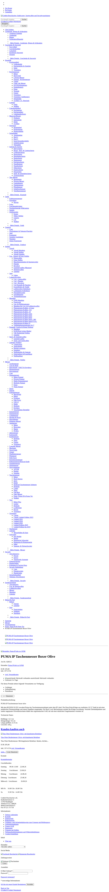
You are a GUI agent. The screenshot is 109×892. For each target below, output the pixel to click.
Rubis (16, 122)
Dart (10, 607)
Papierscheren (18, 170)
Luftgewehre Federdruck (22, 289)
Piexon (16, 556)
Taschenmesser (14, 475)
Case (11, 373)
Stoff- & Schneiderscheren (22, 174)
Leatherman (18, 508)
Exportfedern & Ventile (21, 287)
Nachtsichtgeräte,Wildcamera (19, 208)
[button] (54, 729)
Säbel (15, 544)
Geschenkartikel (14, 49)
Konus (16, 214)
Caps (11, 229)
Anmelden (8, 12)
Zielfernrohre (13, 212)
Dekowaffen (18, 258)
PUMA (16, 431)
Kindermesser (14, 437)
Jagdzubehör (18, 346)
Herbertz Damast (19, 383)
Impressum (8, 828)
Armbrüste (12, 35)
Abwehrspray (14, 584)
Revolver (17, 266)
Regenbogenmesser (15, 460)
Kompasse (12, 235)
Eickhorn (17, 398)
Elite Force (17, 400)
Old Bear (17, 492)
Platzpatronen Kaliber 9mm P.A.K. (25, 321)
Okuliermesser (18, 185)
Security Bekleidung (16, 567)
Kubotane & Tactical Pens (18, 565)
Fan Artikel (13, 47)
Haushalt (8, 60)
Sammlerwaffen (19, 339)
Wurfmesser (13, 529)
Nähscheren (18, 168)
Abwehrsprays (14, 554)
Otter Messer (18, 494)
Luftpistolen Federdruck (22, 291)
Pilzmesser (12, 456)
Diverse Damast (19, 379)
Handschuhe (18, 573)
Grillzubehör (18, 64)
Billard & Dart (10, 600)
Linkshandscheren (20, 114)
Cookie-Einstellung (11, 834)
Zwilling (16, 124)
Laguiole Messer (15, 446)
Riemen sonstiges (19, 348)
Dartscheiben (18, 609)
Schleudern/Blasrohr (16, 39)
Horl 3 (16, 139)
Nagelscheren (18, 166)
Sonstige (16, 473)
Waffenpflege (18, 356)
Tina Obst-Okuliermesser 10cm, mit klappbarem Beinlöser (20, 737)
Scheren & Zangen (15, 147)
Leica (11, 204)
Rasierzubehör (18, 131)
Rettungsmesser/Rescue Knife (19, 462)
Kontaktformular (6, 759)
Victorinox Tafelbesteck (22, 97)
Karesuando (13, 435)
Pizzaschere (18, 172)
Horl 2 (16, 137)
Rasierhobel (18, 127)
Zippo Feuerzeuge (15, 241)
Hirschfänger (13, 419)
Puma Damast (18, 387)
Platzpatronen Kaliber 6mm (23, 316)
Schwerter (12, 534)
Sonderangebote (10, 583)
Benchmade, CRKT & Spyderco (20, 367)
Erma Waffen (18, 260)
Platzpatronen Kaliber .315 (23, 310)
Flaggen (12, 54)
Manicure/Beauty (15, 116)
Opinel (16, 93)
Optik (7, 197)
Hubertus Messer (15, 421)
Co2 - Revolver (19, 283)
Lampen (12, 102)
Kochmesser (18, 110)
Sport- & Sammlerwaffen (17, 337)
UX (15, 220)
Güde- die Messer (20, 83)
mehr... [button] (3, 752)
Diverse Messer (19, 181)
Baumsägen (18, 179)
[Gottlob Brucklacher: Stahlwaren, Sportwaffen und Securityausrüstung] (25, 16)
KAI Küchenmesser (20, 85)
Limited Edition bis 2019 (22, 527)
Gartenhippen (18, 183)
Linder (16, 488)
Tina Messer (13, 177)
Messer (7, 362)
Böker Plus (17, 502)
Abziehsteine (18, 135)
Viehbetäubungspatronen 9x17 (24, 325)
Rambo (16, 471)
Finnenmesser (14, 414)
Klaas (15, 89)
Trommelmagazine (20, 296)
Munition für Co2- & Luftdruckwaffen (26, 306)
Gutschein (12, 51)
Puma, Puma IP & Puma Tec (23, 496)
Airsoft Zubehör (19, 254)
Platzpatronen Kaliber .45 (22, 312)
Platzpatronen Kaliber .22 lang (24, 308)
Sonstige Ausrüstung (16, 237)
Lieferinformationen (12, 824)
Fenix (15, 104)
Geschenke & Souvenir (13, 45)
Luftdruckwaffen (15, 277)
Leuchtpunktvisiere (15, 206)
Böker (16, 74)
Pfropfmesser (18, 187)
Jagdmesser (13, 423)
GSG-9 (16, 402)
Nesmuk (16, 91)
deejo (15, 481)
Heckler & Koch (15, 417)
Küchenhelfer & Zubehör (22, 66)
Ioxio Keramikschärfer (21, 141)
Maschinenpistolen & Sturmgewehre (26, 262)
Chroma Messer (19, 78)
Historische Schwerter (21, 540)
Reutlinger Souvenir (16, 53)
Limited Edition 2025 (21, 525)
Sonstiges (17, 350)
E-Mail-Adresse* (6, 871)
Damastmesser (14, 375)
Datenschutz (9, 818)
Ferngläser (12, 200)
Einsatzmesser (14, 412)
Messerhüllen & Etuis (21, 533)
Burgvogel (17, 76)
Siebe (15, 68)
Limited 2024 (18, 521)
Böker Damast (18, 377)
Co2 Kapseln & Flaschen (22, 285)
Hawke (16, 202)
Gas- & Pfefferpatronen (21, 304)
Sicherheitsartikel (15, 575)
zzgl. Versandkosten (12, 674)
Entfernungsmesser (15, 198)
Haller (16, 404)
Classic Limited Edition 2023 (23, 517)
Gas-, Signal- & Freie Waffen (19, 256)
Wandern (12, 239)
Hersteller (4, 845)
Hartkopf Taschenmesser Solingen (25, 485)
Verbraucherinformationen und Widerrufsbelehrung (22, 832)
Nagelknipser (18, 164)
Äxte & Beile (13, 366)
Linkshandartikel (15, 108)
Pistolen (16, 264)
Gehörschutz (18, 344)
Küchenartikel (14, 62)
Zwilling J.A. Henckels (21, 101)
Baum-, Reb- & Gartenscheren (24, 150)
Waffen (7, 246)
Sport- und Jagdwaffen (21, 341)
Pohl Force (13, 458)
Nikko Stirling (18, 216)
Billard (11, 602)
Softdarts (17, 611)
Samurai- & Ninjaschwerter (23, 546)
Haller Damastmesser (21, 381)
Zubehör (16, 271)
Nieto (15, 440)
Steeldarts (17, 613)
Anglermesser (14, 364)
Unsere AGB (9, 826)
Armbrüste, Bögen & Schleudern (16, 31)
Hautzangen (18, 160)
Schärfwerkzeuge (19, 189)
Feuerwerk (17, 302)
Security (8, 552)
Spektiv (11, 210)
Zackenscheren (19, 175)
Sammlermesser (14, 463)
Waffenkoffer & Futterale (22, 352)
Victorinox (17, 70)
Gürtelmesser (13, 415)
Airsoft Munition (19, 250)
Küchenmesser (14, 72)
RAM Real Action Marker (22, 331)
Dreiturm (17, 118)
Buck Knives (18, 479)
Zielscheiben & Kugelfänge (23, 354)
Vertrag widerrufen (11, 815)
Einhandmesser (14, 392)
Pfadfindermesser (15, 454)
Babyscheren (18, 149)
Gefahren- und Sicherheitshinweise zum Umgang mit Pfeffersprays (27, 822)
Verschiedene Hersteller (21, 410)
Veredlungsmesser (20, 191)
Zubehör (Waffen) (15, 342)
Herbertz (16, 406)
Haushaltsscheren (19, 156)
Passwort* (4, 873)
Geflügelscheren (19, 152)
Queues (16, 604)
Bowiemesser (13, 371)
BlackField (17, 394)
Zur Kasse (8, 8)
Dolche (11, 390)
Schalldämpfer (18, 294)
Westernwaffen (19, 270)
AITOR (16, 469)
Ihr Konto (8, 10)
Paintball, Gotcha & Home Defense (21, 327)
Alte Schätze (9, 30)
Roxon (16, 510)
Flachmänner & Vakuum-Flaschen (20, 231)
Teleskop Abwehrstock (17, 577)
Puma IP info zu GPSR (16, 665)
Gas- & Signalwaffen (16, 586)
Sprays (16, 558)
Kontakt (8, 817)
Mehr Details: (25, 43)
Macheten (12, 448)
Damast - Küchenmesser (22, 79)
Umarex (16, 218)
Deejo (11, 389)
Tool (10, 500)
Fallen (16, 275)
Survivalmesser (14, 467)
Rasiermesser (18, 129)
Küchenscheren (19, 162)
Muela (16, 429)
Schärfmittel (13, 133)
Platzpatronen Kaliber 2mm (23, 314)
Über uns (8, 841)
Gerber (16, 504)
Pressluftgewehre (19, 293)
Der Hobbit (17, 536)
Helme (16, 538)
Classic (16, 515)
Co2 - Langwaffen (20, 279)
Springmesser (13, 465)
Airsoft (11, 248)
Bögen (11, 37)
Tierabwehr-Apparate (21, 559)
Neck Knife (13, 450)
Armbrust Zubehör (15, 33)
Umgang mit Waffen (12, 830)
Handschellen (14, 563)
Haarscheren (18, 154)
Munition (12, 298)
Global (16, 81)
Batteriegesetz (9, 820)
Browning (17, 427)
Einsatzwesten (18, 571)
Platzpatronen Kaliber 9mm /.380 (25, 319)
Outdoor (8, 227)
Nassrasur (12, 126)
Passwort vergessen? (8, 877)
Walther (16, 106)
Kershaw (17, 408)
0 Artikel (4, 21)
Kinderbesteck (18, 87)
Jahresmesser (13, 433)
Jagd (10, 233)
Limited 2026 (18, 523)
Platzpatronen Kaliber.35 (22, 323)
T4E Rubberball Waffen (22, 333)
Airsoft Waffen (19, 252)
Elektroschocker (14, 561)
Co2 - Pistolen (18, 281)
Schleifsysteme (19, 143)
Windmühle (17, 99)
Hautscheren (18, 158)
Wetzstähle (17, 145)
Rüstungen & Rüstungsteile (23, 542)
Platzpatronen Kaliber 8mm (23, 318)
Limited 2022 (18, 519)
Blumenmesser (14, 369)
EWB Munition (19, 300)
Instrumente (18, 120)
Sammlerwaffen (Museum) (23, 268)
